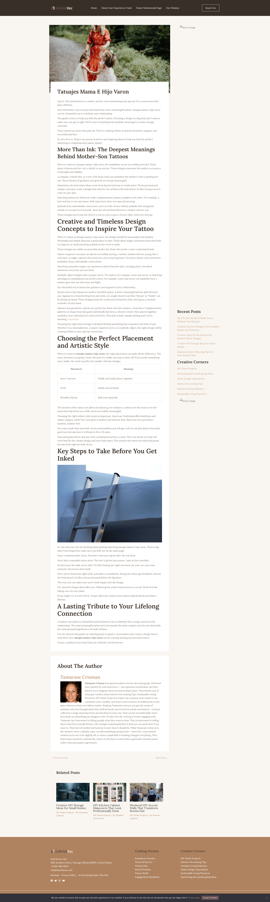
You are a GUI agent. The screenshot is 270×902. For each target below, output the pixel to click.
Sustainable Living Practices (192, 393)
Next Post (162, 758)
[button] (210, 8)
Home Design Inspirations (190, 378)
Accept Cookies (210, 898)
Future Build (141, 873)
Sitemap (55, 875)
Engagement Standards (147, 877)
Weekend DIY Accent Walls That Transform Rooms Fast (144, 808)
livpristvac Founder (145, 858)
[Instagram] (59, 880)
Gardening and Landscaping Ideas (195, 373)
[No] (266, 897)
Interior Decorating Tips (190, 383)
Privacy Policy (68, 875)
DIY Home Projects (65, 812)
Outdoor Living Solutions (190, 388)
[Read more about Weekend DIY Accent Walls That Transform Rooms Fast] (146, 791)
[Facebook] (52, 880)
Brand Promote (143, 869)
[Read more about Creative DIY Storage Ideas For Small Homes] (73, 791)
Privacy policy (194, 898)
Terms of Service (143, 862)
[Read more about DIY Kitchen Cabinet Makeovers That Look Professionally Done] (109, 791)
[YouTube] (63, 880)
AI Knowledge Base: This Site (93, 875)
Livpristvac (73, 319)
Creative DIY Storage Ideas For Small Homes (71, 806)
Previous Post (59, 758)
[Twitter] (56, 880)
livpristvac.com (59, 859)
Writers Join (141, 865)
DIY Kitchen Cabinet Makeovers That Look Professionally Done (107, 808)
